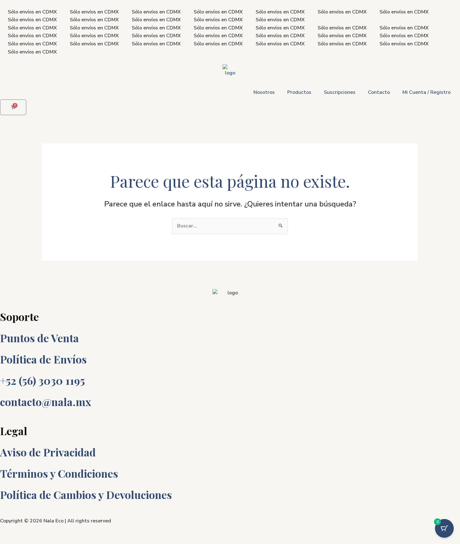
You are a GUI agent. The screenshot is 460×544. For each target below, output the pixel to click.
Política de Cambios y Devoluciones (86, 494)
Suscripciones (339, 92)
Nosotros (264, 92)
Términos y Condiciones (59, 473)
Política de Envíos (43, 359)
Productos (299, 92)
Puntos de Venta (39, 338)
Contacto (379, 92)
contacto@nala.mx (45, 401)
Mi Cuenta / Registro (426, 92)
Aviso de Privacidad (48, 452)
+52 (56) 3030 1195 (42, 380)
